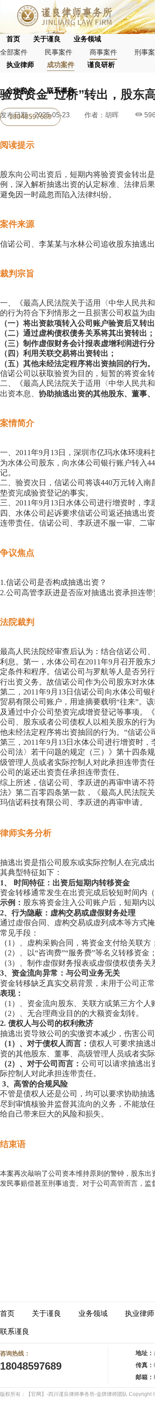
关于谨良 (47, 39)
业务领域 (87, 39)
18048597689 (30, 116)
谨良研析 (101, 64)
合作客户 (20, 90)
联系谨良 (60, 90)
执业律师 (20, 64)
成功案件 (60, 64)
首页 (13, 39)
